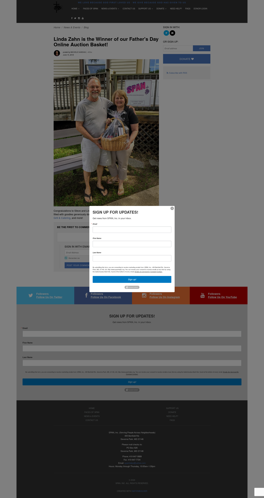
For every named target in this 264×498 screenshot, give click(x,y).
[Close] (172, 208)
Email (95, 224)
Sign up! (132, 279)
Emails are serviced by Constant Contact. (148, 271)
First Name (97, 238)
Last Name (97, 252)
